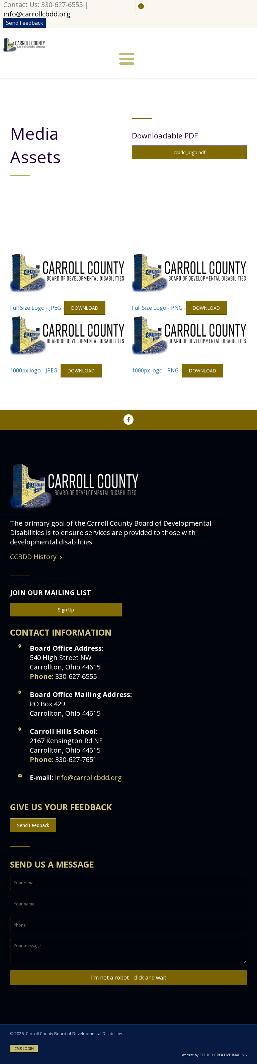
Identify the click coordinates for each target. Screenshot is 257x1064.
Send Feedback (24, 22)
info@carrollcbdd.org (36, 13)
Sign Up (66, 609)
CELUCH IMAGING (214, 1055)
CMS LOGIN (24, 1048)
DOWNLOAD (84, 308)
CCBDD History (33, 556)
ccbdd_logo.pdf (189, 152)
